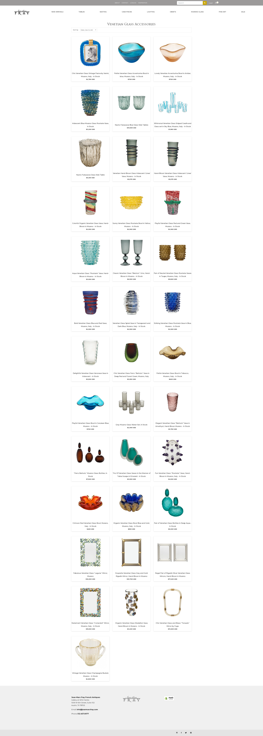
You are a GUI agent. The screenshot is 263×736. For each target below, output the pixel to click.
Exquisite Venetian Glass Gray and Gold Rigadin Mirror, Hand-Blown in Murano (131, 574)
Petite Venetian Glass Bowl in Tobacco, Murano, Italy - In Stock (172, 374)
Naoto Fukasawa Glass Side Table (90, 175)
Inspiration (142, 3)
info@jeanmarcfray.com (87, 710)
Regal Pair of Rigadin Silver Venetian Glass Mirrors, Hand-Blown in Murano (172, 574)
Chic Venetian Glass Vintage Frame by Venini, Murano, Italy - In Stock (90, 74)
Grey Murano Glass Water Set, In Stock (131, 425)
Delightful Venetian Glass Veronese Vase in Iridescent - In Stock (90, 374)
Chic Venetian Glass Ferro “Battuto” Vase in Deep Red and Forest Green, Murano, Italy (131, 374)
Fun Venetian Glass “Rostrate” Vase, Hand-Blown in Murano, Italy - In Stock (172, 474)
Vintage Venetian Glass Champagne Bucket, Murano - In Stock (90, 674)
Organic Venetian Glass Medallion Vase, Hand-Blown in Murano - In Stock (131, 624)
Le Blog (133, 3)
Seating (103, 12)
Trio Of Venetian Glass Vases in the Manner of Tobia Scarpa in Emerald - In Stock (131, 474)
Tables (82, 12)
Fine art (222, 12)
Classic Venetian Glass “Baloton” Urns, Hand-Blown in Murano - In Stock (131, 274)
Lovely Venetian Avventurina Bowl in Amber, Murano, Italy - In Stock (172, 74)
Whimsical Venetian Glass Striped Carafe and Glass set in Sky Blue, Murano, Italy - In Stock (172, 124)
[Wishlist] (84, 55)
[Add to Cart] (90, 55)
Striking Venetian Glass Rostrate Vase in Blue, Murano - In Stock (172, 324)
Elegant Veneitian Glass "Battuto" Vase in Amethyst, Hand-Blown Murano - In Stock (172, 424)
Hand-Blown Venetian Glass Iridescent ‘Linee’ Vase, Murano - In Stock (172, 174)
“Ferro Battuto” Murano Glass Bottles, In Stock (90, 474)
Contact (125, 3)
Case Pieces (127, 12)
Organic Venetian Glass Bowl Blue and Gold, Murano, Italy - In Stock (131, 524)
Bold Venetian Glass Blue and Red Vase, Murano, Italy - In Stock (90, 324)
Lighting (151, 12)
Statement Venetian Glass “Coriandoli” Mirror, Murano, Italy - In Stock (90, 624)
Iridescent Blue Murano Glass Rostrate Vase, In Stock (90, 124)
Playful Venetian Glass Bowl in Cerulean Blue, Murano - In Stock (90, 424)
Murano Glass (197, 12)
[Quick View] (96, 55)
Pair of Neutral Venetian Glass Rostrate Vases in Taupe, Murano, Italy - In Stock (172, 274)
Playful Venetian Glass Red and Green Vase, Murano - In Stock (172, 224)
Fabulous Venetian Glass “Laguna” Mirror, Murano (90, 574)
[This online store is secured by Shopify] (169, 698)
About (117, 3)
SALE (243, 12)
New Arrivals (57, 12)
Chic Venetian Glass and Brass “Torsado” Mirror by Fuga (172, 624)
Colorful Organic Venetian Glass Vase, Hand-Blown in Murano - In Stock (90, 224)
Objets (173, 12)
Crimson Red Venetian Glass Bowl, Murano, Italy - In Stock (90, 524)
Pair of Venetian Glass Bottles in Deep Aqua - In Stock (172, 524)
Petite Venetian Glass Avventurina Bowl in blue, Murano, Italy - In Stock (131, 74)
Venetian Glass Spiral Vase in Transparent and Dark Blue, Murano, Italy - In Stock (131, 324)
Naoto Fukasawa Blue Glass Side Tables (131, 125)
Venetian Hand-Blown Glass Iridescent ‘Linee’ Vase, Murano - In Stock (131, 174)
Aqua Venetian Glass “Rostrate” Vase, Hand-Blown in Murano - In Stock (90, 274)
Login (211, 3)
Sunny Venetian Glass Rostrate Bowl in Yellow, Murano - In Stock (131, 224)
